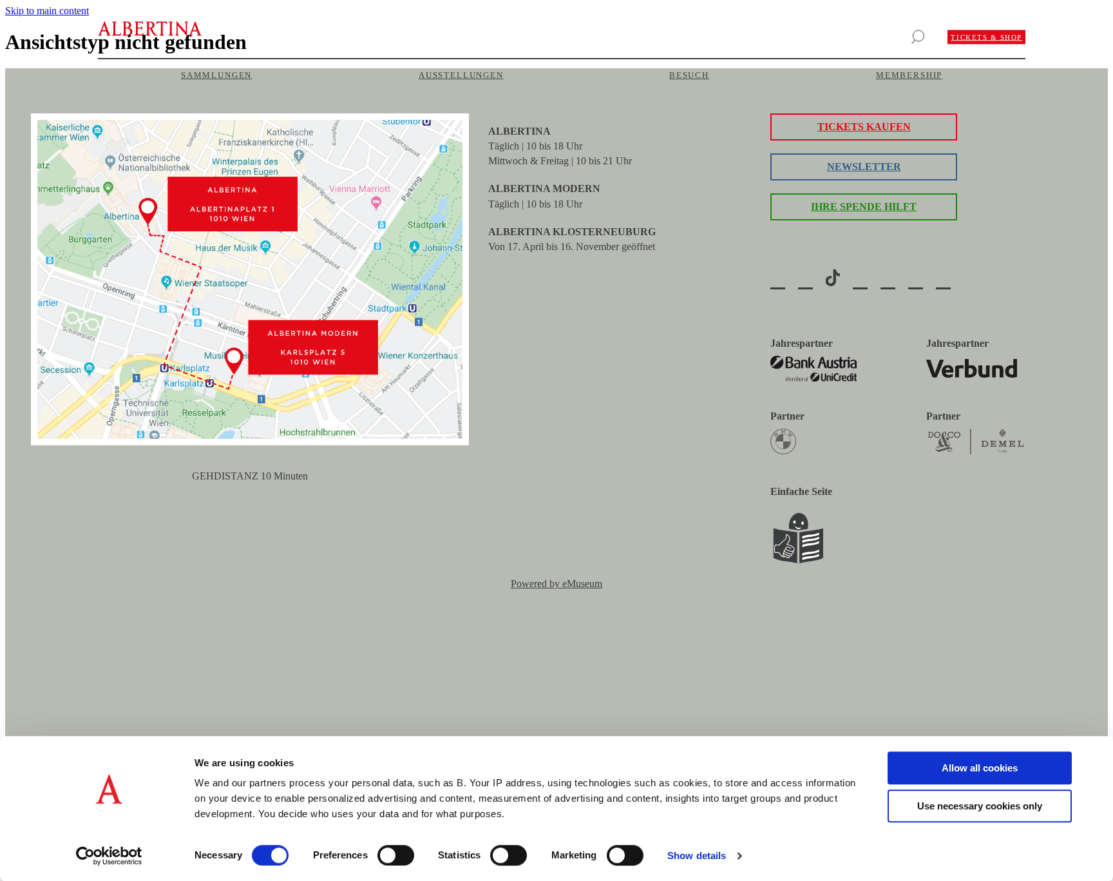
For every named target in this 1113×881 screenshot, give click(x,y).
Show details (696, 855)
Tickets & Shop (986, 37)
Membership (909, 75)
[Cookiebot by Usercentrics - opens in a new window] (109, 856)
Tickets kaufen (864, 126)
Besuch (689, 75)
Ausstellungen (461, 75)
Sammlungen (216, 75)
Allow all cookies (980, 767)
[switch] (395, 855)
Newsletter (864, 166)
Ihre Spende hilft (864, 206)
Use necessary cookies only (979, 805)
